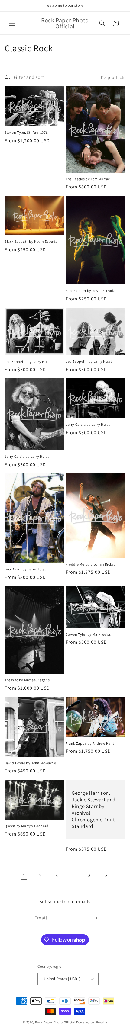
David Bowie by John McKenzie (30, 763)
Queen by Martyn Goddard (27, 825)
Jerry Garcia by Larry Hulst (27, 456)
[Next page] (105, 875)
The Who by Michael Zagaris (27, 680)
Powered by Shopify (91, 1022)
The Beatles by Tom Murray (88, 179)
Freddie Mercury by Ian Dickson (92, 564)
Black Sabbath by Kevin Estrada (31, 241)
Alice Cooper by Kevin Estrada (90, 290)
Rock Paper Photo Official (55, 1022)
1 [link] (24, 875)
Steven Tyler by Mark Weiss (88, 634)
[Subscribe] (95, 918)
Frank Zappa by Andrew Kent (90, 743)
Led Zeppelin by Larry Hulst (28, 361)
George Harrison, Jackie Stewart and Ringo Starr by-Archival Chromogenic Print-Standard (94, 809)
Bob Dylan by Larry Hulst (25, 569)
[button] (12, 23)
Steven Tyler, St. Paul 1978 (26, 132)
